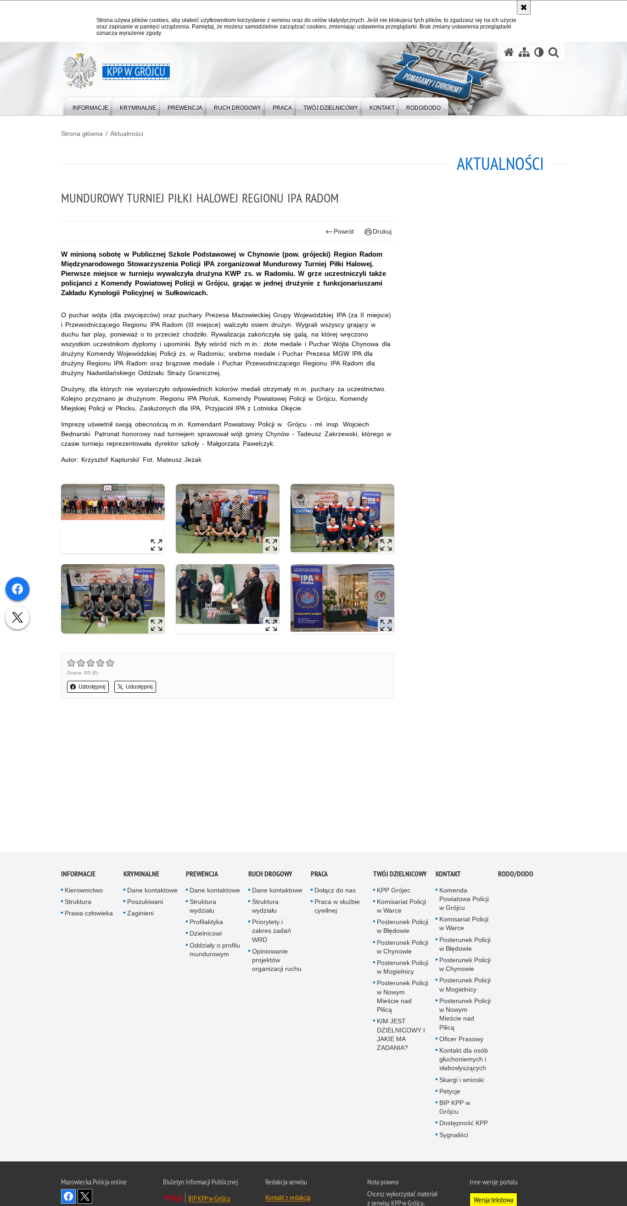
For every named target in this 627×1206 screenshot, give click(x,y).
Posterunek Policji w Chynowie (402, 948)
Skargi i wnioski (461, 1081)
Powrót (344, 231)
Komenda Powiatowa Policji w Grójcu (464, 900)
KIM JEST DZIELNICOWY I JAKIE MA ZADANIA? (401, 1036)
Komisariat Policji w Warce (401, 907)
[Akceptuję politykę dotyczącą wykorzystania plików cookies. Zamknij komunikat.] (524, 7)
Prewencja (202, 875)
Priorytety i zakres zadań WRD (271, 932)
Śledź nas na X (85, 1197)
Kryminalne (141, 875)
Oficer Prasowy (461, 1040)
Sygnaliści (453, 1136)
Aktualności (126, 133)
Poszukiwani (145, 903)
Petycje (449, 1092)
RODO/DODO (515, 875)
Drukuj (382, 231)
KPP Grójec (393, 891)
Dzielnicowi (206, 935)
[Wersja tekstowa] (539, 52)
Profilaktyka (206, 923)
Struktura (78, 903)
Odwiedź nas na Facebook (68, 1197)
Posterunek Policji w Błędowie (402, 928)
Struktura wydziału (203, 907)
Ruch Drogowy (270, 875)
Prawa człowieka (89, 915)
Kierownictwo (84, 891)
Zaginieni (140, 915)
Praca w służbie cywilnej (337, 907)
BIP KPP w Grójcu (454, 1108)
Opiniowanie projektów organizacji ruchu (277, 961)
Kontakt (448, 875)
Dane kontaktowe (152, 891)
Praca (319, 875)
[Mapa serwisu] (524, 52)
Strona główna (82, 133)
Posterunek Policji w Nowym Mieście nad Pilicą (402, 998)
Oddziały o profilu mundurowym (215, 951)
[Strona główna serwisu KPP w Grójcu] (509, 52)
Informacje (78, 875)
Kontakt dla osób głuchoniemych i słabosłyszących (463, 1060)
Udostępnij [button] (92, 687)
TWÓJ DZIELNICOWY (400, 875)
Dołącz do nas (335, 891)
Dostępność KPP (463, 1124)
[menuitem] (90, 106)
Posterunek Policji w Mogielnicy (402, 969)
